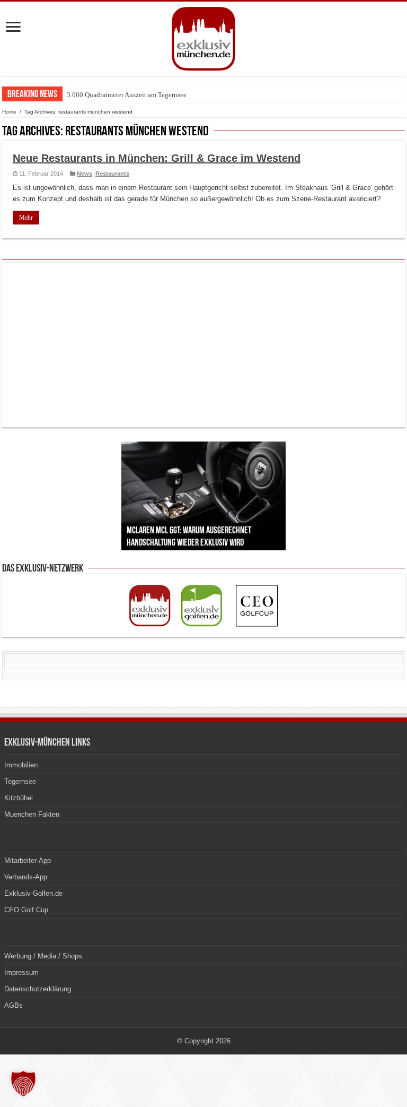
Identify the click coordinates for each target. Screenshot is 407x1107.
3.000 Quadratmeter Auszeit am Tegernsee (127, 95)
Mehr (26, 217)
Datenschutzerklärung (37, 989)
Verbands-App (25, 877)
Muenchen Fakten (31, 814)
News (84, 173)
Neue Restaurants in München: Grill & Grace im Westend (156, 158)
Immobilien (21, 765)
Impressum (21, 972)
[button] (23, 1083)
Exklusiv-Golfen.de (33, 893)
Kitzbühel (18, 798)
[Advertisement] (203, 345)
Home (9, 112)
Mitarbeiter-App (27, 860)
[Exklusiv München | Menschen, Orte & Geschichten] (203, 36)
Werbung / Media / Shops (43, 956)
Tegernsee (20, 781)
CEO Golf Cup (26, 910)
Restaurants (112, 173)
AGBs (13, 1005)
